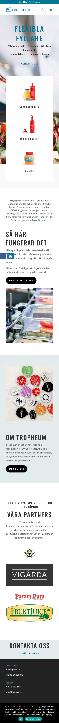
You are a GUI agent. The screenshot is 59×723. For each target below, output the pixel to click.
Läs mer (42, 220)
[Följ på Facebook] (3, 256)
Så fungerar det (29, 139)
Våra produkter (29, 107)
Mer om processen (21, 280)
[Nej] (55, 713)
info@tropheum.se (29, 653)
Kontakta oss (29, 63)
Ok (21, 719)
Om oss (29, 171)
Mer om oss (16, 469)
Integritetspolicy (33, 719)
